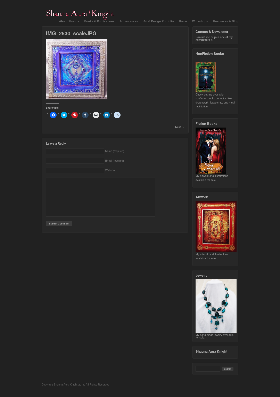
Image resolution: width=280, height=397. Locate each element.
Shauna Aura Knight (211, 351)
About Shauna (69, 21)
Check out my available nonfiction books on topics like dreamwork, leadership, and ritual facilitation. (215, 100)
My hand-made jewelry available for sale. (214, 336)
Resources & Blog (225, 21)
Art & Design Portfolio (158, 21)
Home (183, 21)
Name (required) (114, 151)
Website (110, 170)
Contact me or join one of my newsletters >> (214, 38)
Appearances (129, 21)
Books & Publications (99, 21)
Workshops (200, 21)
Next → (179, 126)
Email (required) (114, 160)
